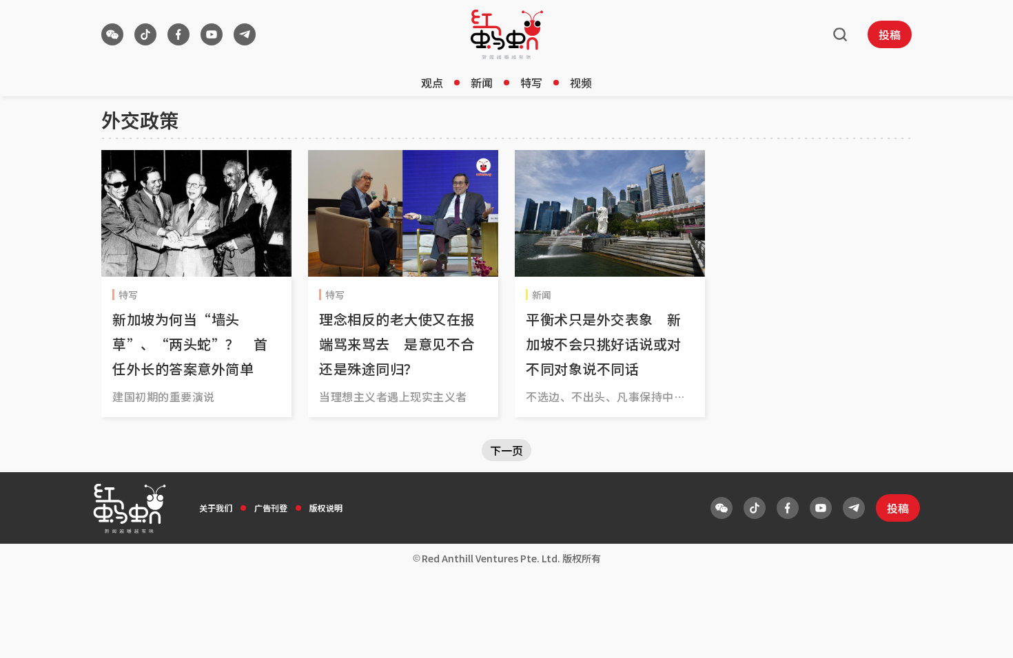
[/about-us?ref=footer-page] (112, 34)
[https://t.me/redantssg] (245, 34)
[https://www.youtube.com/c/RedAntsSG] (212, 34)
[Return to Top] (981, 633)
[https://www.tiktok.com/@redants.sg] (145, 34)
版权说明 (325, 507)
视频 (581, 82)
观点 (432, 82)
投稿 (890, 34)
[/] (507, 34)
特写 (531, 82)
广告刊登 (270, 507)
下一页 (506, 450)
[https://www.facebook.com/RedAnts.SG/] (178, 34)
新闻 (482, 82)
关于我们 (215, 507)
